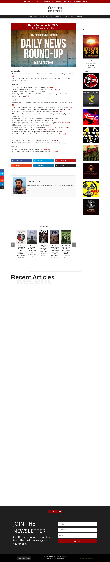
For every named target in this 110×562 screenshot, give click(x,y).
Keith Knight (77, 1)
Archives (56, 16)
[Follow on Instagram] (53, 511)
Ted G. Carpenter (57, 1)
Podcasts (48, 16)
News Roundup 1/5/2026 (55, 487)
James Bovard (46, 1)
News (35, 16)
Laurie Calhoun (36, 1)
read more (55, 353)
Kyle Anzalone (68, 1)
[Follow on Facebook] (56, 511)
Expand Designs (89, 558)
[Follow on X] (49, 511)
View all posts (31, 190)
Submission (78, 16)
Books (40, 16)
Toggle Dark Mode (24, 558)
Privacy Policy (60, 558)
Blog (72, 16)
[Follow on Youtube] (60, 511)
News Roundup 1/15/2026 (55, 347)
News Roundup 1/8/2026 (55, 417)
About (30, 16)
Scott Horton (26, 1)
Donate (65, 16)
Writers (85, 1)
